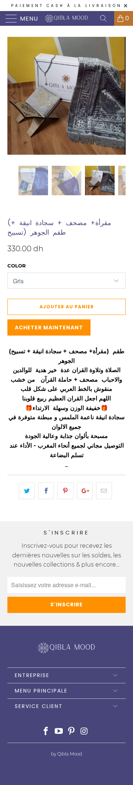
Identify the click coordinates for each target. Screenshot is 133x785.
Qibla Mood (24, 210)
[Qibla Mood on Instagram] (84, 732)
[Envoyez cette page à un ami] (104, 491)
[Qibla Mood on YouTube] (58, 732)
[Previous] (14, 96)
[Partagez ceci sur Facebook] (46, 491)
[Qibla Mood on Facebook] (46, 732)
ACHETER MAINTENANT (49, 327)
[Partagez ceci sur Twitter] (27, 491)
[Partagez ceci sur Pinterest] (65, 491)
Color (16, 266)
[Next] (118, 96)
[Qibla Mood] (66, 18)
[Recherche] (106, 18)
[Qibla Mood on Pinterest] (71, 732)
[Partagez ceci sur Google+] (85, 491)
